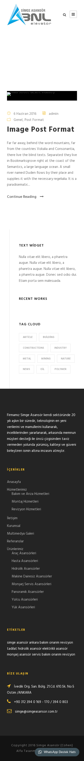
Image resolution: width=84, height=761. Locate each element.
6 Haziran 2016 (25, 114)
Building (48, 337)
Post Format (34, 120)
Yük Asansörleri (23, 607)
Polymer (60, 369)
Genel (18, 120)
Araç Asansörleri (24, 553)
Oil (42, 369)
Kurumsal (13, 526)
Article (28, 337)
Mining (46, 359)
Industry (60, 348)
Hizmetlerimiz (17, 490)
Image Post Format (40, 130)
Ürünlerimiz (15, 549)
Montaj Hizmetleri (25, 501)
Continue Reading (21, 197)
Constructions (33, 348)
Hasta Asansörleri (25, 561)
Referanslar (15, 541)
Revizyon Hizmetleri (26, 509)
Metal (27, 359)
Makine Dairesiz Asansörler (32, 576)
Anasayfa (14, 482)
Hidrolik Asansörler (26, 569)
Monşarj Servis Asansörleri (31, 584)
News (26, 369)
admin (53, 114)
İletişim (12, 518)
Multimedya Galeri (20, 533)
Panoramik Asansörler (28, 592)
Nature (66, 359)
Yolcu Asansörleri (25, 599)
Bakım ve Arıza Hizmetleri (30, 494)
